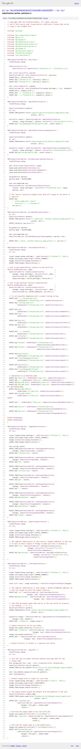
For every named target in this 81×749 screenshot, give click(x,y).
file (45, 18)
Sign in (76, 3)
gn (3, 10)
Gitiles (13, 746)
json (77, 746)
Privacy (18, 746)
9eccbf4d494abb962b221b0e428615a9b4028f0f (31, 10)
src (58, 10)
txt (72, 746)
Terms (24, 746)
